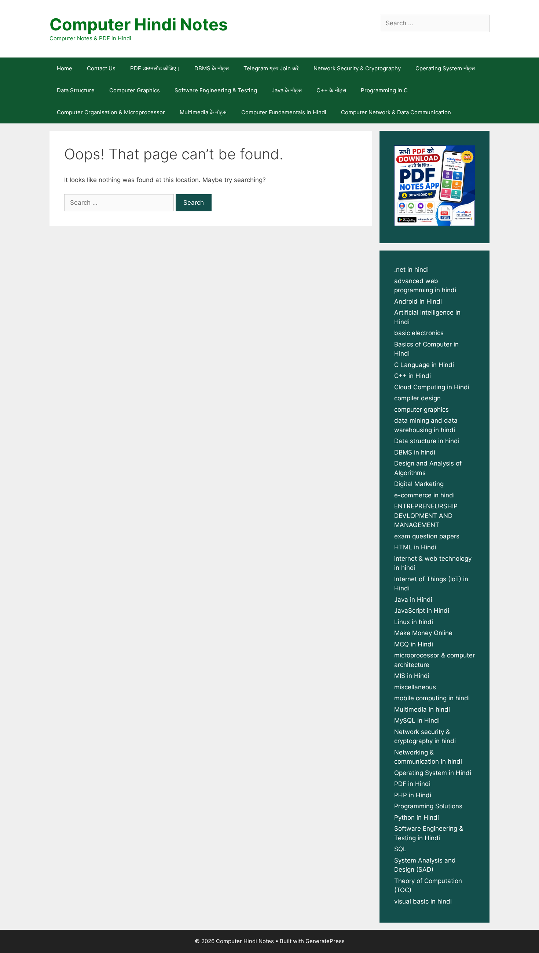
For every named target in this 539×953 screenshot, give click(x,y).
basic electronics (419, 333)
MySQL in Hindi (417, 720)
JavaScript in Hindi (421, 610)
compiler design (417, 398)
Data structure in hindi (426, 441)
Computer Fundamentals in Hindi (283, 112)
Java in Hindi (413, 599)
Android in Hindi (418, 301)
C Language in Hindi (424, 364)
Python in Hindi (416, 817)
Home (64, 68)
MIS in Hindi (411, 675)
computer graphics (421, 409)
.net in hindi (411, 269)
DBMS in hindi (414, 452)
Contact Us (101, 68)
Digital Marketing (419, 483)
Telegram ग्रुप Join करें (271, 68)
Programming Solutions (428, 806)
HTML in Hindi (415, 547)
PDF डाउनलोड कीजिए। (155, 68)
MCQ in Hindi (413, 644)
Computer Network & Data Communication (396, 112)
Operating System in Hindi (432, 772)
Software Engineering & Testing (216, 90)
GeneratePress (325, 941)
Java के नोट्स (287, 90)
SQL (400, 849)
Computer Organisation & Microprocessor (111, 112)
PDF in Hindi (412, 783)
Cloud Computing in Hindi (431, 387)
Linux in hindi (413, 622)
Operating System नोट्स (445, 68)
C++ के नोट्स (331, 90)
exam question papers (426, 536)
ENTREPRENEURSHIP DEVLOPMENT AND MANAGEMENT (426, 516)
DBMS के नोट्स (211, 68)
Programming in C (384, 90)
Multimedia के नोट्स (203, 112)
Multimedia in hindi (422, 709)
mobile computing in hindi (432, 698)
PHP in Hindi (412, 795)
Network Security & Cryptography (357, 68)
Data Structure (76, 90)
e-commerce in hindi (424, 495)
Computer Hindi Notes (139, 24)
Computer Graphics (134, 90)
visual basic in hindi (423, 901)
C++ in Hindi (412, 375)
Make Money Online (423, 633)
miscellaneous (415, 687)
